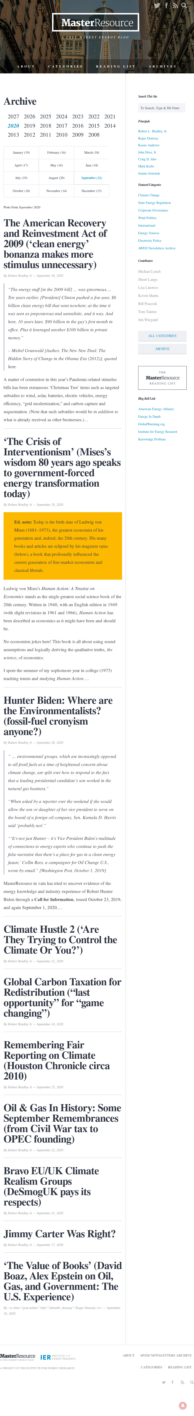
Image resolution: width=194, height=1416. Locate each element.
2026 (29, 116)
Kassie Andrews (148, 145)
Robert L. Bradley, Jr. (152, 131)
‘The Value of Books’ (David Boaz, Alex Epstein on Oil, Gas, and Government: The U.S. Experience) (63, 1280)
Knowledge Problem (152, 439)
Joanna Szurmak (149, 173)
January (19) (21, 152)
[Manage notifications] (183, 1405)
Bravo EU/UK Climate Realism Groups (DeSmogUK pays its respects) (51, 1186)
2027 (13, 116)
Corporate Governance (153, 210)
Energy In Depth (149, 416)
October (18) (21, 190)
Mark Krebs (146, 166)
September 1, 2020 (39, 907)
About (26, 66)
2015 (94, 125)
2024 (61, 116)
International (146, 225)
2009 (78, 134)
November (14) (56, 190)
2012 (29, 134)
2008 (94, 134)
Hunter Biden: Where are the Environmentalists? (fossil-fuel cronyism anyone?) (58, 715)
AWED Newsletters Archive (157, 248)
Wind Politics (147, 217)
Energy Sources (148, 233)
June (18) (92, 165)
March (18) (91, 152)
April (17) (21, 165)
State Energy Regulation (154, 202)
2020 (13, 125)
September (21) (91, 177)
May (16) (56, 165)
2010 (61, 134)
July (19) (21, 177)
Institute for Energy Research (157, 431)
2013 (13, 134)
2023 (78, 116)
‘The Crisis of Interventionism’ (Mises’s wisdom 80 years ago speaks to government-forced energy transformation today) (62, 467)
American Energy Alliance (156, 409)
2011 (45, 134)
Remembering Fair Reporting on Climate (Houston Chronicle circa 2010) (57, 1060)
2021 (110, 116)
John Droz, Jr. (147, 152)
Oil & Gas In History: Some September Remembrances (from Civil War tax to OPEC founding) (62, 1123)
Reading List (116, 66)
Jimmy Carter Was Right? (60, 1233)
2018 (45, 125)
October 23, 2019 (104, 899)
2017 (61, 125)
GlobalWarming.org (151, 424)
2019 (29, 125)
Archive (162, 348)
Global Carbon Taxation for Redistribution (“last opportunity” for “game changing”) (62, 997)
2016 (78, 125)
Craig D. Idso (147, 159)
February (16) (56, 152)
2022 (94, 116)
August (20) (56, 177)
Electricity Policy (150, 240)
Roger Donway (148, 138)
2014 (110, 125)
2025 (45, 116)
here (12, 366)
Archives (163, 66)
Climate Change (148, 195)
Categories (65, 66)
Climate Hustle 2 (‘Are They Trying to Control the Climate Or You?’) (60, 939)
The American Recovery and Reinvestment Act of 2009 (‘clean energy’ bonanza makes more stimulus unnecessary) (55, 243)
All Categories (162, 335)
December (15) (92, 190)
